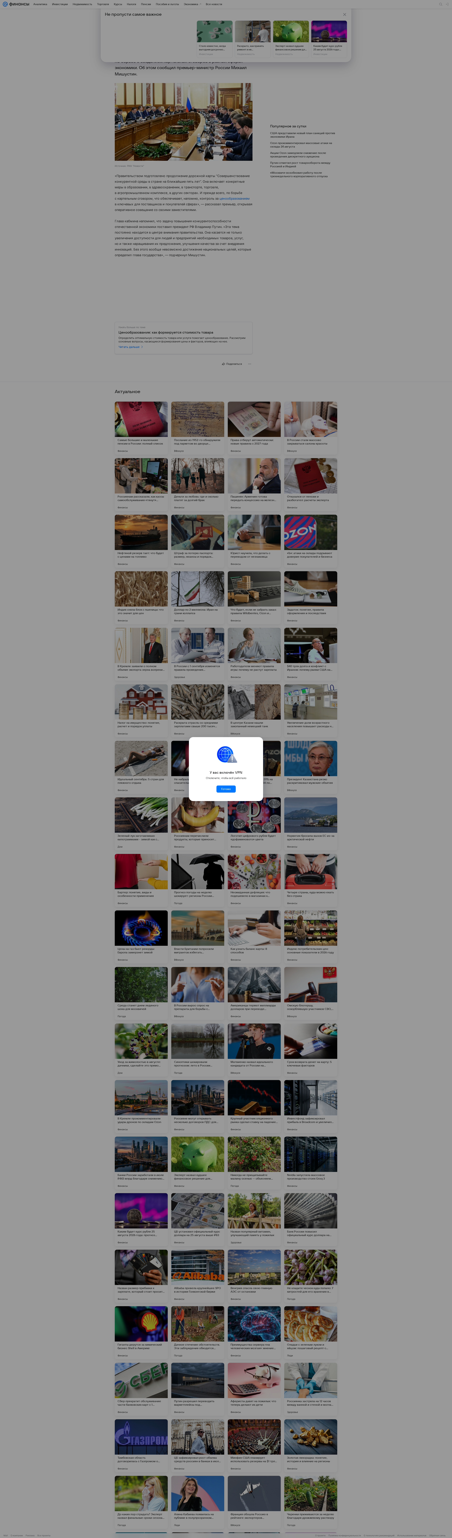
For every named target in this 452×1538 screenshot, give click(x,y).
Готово (226, 789)
